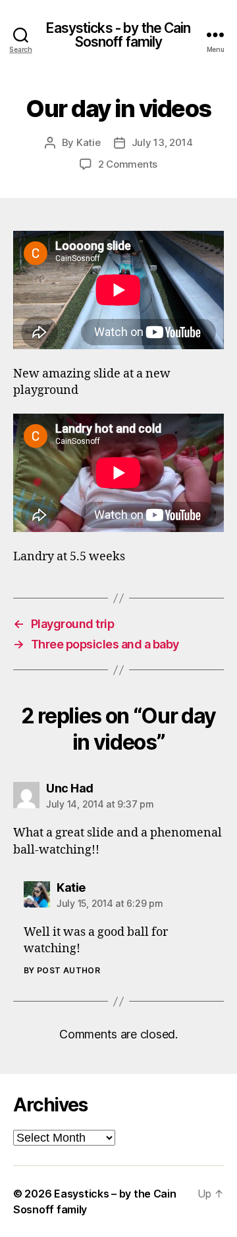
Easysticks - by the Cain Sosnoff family (118, 35)
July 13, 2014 (162, 142)
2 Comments (127, 164)
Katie (88, 142)
